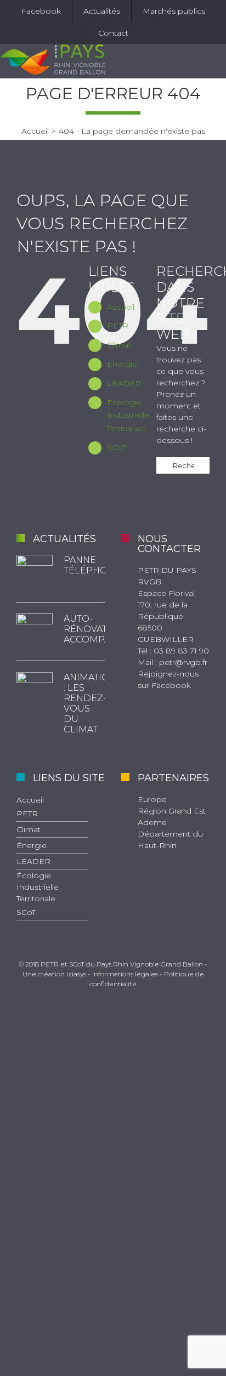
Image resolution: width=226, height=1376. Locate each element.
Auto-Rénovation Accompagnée (84, 629)
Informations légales (125, 974)
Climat (119, 345)
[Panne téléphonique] (34, 573)
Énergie (122, 364)
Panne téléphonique (84, 565)
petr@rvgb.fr (183, 662)
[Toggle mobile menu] (216, 61)
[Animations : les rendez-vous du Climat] (34, 690)
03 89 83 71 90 (181, 651)
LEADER (124, 383)
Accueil (120, 307)
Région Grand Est (172, 811)
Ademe (152, 822)
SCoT (116, 447)
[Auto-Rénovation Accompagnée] (34, 631)
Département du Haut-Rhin (170, 839)
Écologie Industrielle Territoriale (128, 415)
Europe (152, 799)
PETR (117, 326)
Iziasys (76, 974)
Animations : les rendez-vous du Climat (84, 703)
